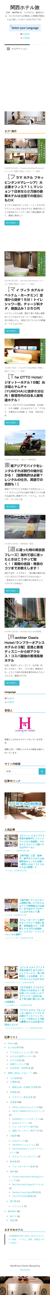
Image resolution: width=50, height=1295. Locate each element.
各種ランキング (18, 1064)
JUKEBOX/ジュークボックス (26, 1119)
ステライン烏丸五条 (22, 1097)
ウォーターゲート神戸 (23, 1126)
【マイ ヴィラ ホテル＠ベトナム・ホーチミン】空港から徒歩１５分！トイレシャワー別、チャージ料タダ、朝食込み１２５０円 (24, 299)
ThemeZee (25, 1269)
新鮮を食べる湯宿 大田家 (25, 1087)
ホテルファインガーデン (24, 1156)
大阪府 (13, 1135)
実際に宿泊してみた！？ (24, 171)
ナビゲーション (19, 48)
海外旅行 (32, 459)
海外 (38, 171)
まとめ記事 (13, 1047)
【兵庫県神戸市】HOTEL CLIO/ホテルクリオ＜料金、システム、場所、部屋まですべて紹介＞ (26, 1239)
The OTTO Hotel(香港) (27, 367)
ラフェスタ (18, 1206)
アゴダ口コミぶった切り (22, 1052)
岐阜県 (13, 1161)
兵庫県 (13, 1102)
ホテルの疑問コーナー (21, 1056)
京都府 (13, 1092)
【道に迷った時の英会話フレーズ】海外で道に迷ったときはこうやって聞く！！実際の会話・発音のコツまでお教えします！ (25, 559)
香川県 (13, 1201)
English (26, 34)
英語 (31, 543)
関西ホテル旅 (25, 7)
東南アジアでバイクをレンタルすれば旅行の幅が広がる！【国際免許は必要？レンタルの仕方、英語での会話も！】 (24, 475)
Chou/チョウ (18, 1141)
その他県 (14, 1078)
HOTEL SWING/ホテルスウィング (28, 1111)
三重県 (13, 1082)
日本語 (26, 38)
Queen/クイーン (20, 1123)
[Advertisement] (25, 82)
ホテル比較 (15, 1060)
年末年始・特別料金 (20, 1068)
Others (11, 1043)
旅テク (24, 459)
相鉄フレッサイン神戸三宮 (25, 1130)
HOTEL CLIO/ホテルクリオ (25, 1107)
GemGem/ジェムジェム (24, 1144)
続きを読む (11, 223)
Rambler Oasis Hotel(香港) (31, 631)
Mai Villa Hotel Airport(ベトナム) (28, 1184)
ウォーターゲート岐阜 (23, 1166)
